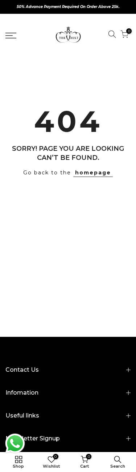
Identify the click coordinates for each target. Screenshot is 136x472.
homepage (93, 172)
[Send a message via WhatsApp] (15, 443)
